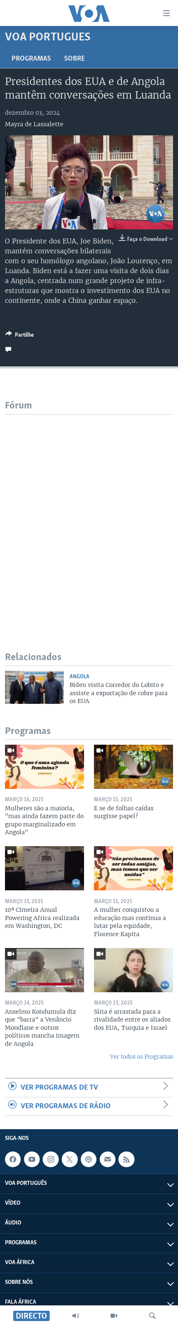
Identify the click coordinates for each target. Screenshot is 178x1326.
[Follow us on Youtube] (32, 1159)
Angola (79, 677)
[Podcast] (88, 1159)
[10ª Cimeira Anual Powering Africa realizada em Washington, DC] (44, 868)
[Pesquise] (152, 1315)
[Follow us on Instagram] (50, 1159)
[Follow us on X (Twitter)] (69, 1159)
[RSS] (126, 1159)
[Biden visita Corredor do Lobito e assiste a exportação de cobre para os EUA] (34, 687)
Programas (31, 59)
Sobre (74, 59)
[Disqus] (89, 518)
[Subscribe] (107, 1159)
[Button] (19, 336)
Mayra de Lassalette (34, 124)
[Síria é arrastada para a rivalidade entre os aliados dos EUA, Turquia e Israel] (133, 970)
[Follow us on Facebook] (13, 1159)
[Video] (113, 1315)
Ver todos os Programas (141, 1056)
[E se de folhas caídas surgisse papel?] (133, 767)
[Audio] (75, 1315)
